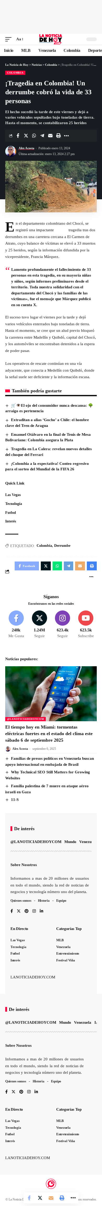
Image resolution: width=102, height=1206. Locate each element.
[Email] (50, 135)
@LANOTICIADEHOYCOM (25, 719)
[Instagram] (63, 624)
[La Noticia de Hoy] (51, 39)
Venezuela (88, 842)
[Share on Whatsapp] (34, 135)
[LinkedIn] (41, 911)
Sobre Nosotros (23, 865)
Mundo (70, 842)
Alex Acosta (26, 148)
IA (96, 1022)
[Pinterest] (27, 911)
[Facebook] (16, 624)
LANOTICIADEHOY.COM (32, 977)
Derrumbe (62, 546)
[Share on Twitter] (26, 135)
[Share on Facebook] (17, 135)
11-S (15, 799)
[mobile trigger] (9, 39)
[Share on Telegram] (42, 135)
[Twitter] (39, 624)
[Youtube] (86, 624)
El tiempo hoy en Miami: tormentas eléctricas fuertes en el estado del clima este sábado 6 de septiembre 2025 (49, 733)
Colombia (15, 72)
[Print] (58, 135)
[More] (66, 135)
